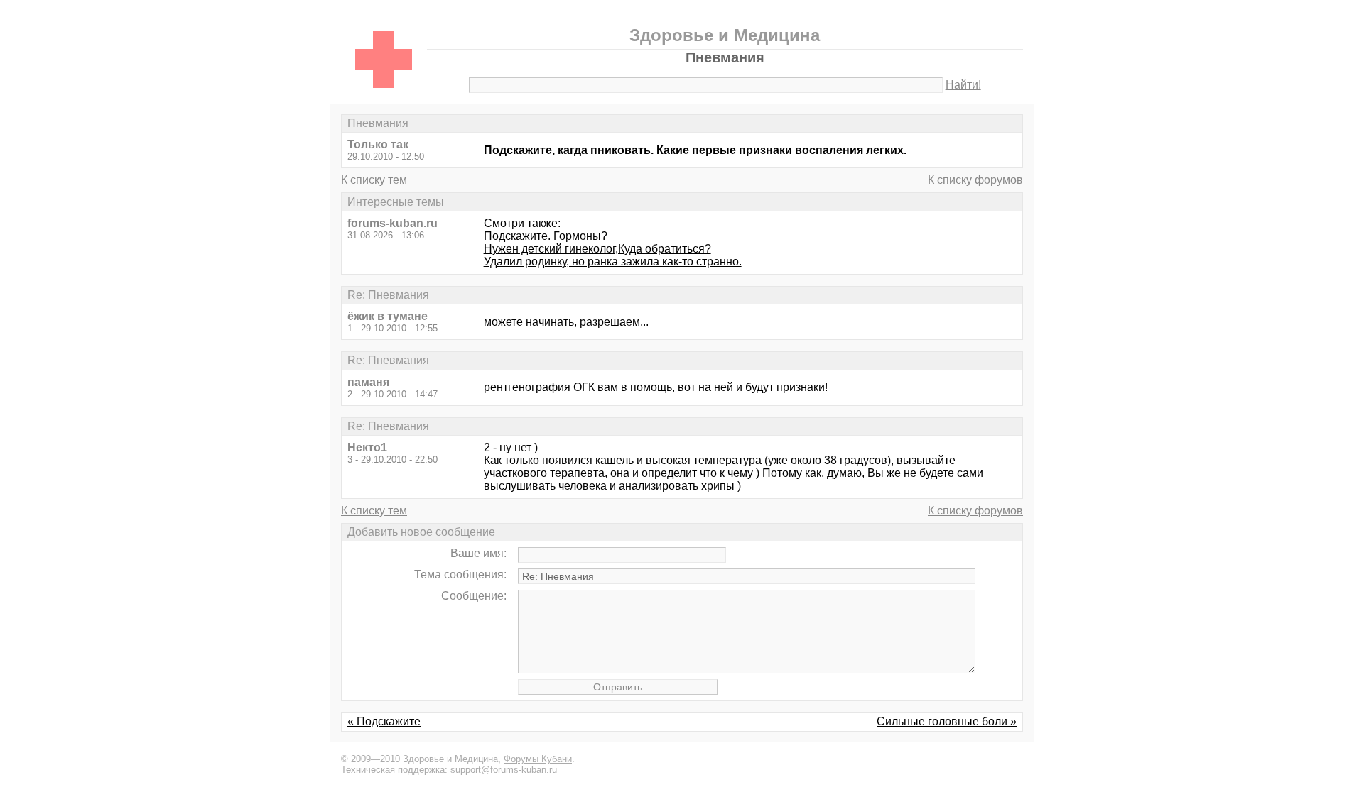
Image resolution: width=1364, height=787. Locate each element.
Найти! (963, 85)
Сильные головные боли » (947, 721)
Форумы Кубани (538, 759)
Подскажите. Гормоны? (545, 236)
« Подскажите (384, 721)
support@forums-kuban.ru (503, 769)
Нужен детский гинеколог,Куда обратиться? (597, 249)
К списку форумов (975, 180)
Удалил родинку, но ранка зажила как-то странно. (613, 261)
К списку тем (374, 180)
